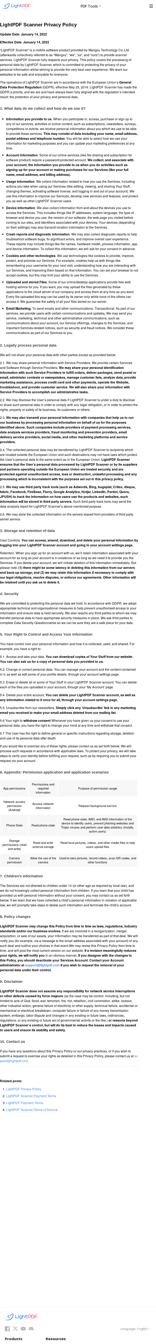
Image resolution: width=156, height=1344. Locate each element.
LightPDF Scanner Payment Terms (31, 1096)
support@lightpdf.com (43, 965)
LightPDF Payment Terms (24, 1102)
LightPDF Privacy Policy (23, 1089)
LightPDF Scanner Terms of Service (32, 1109)
